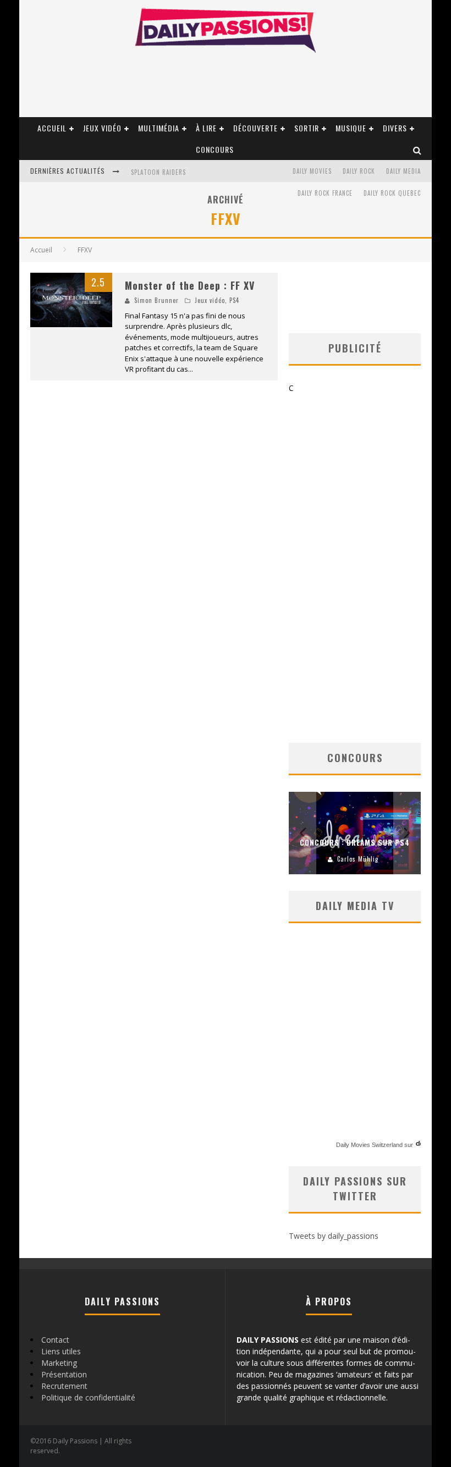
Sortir (306, 128)
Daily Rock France (325, 193)
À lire (206, 128)
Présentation (64, 1374)
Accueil (52, 128)
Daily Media (403, 171)
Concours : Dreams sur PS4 (355, 842)
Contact (55, 1339)
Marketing (59, 1363)
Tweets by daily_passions (333, 1236)
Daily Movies (312, 171)
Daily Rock (359, 171)
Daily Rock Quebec (392, 193)
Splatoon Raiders (158, 172)
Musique (351, 128)
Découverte (255, 128)
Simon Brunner (156, 300)
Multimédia (158, 128)
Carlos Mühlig (357, 858)
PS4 (234, 300)
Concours (215, 149)
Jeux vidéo (102, 128)
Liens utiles (61, 1351)
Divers (395, 128)
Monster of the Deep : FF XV (190, 285)
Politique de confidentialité (88, 1397)
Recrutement (64, 1386)
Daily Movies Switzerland (369, 1144)
